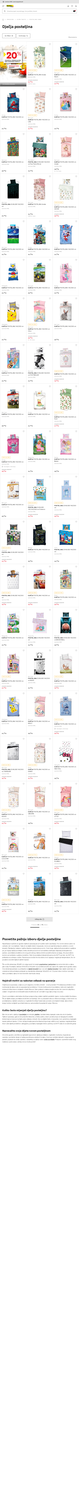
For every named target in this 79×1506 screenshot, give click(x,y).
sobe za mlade (49, 1039)
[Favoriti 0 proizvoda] (72, 6)
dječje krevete (53, 969)
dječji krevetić (33, 969)
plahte (37, 1014)
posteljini (23, 1014)
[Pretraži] (4, 11)
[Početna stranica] (3, 19)
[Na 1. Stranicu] (34, 927)
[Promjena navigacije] (3, 6)
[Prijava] (68, 6)
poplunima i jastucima (47, 964)
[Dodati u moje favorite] (50, 44)
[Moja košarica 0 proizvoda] (76, 6)
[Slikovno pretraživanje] (74, 11)
